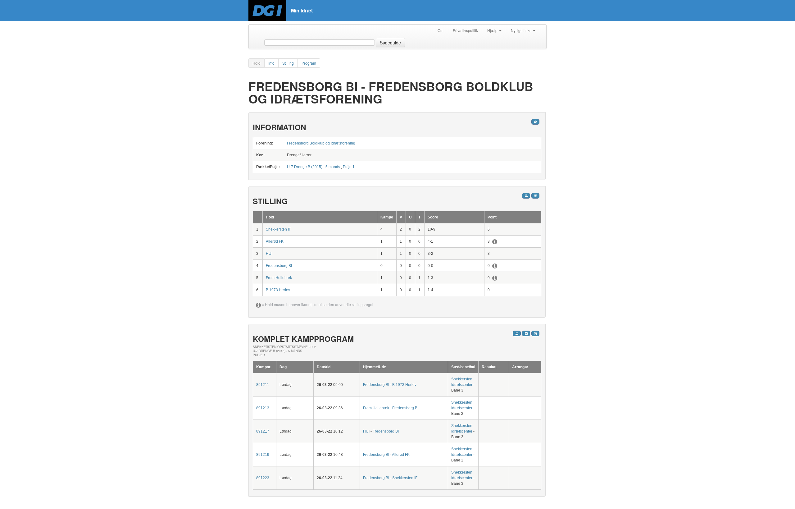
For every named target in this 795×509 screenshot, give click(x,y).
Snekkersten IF (278, 229)
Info (271, 63)
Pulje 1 (349, 167)
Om (440, 30)
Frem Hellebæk (279, 278)
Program (309, 63)
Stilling (288, 63)
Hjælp (492, 30)
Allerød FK (275, 241)
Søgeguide (390, 42)
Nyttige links (521, 30)
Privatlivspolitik (465, 30)
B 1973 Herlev (278, 290)
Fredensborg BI (279, 266)
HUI (269, 253)
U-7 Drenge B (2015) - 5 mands (314, 167)
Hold (256, 63)
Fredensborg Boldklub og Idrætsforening (321, 143)
